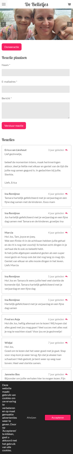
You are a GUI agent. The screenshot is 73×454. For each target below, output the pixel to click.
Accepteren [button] (58, 417)
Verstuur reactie (13, 125)
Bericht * (7, 98)
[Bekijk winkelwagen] (69, 4)
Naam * (6, 64)
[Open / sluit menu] (3, 4)
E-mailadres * (9, 81)
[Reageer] (66, 149)
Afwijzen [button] (31, 417)
